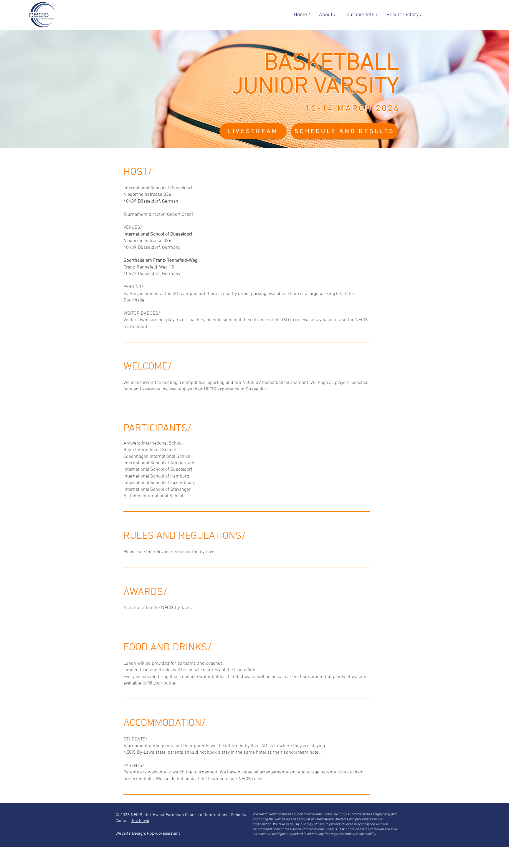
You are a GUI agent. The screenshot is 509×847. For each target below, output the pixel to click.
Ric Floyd (140, 820)
